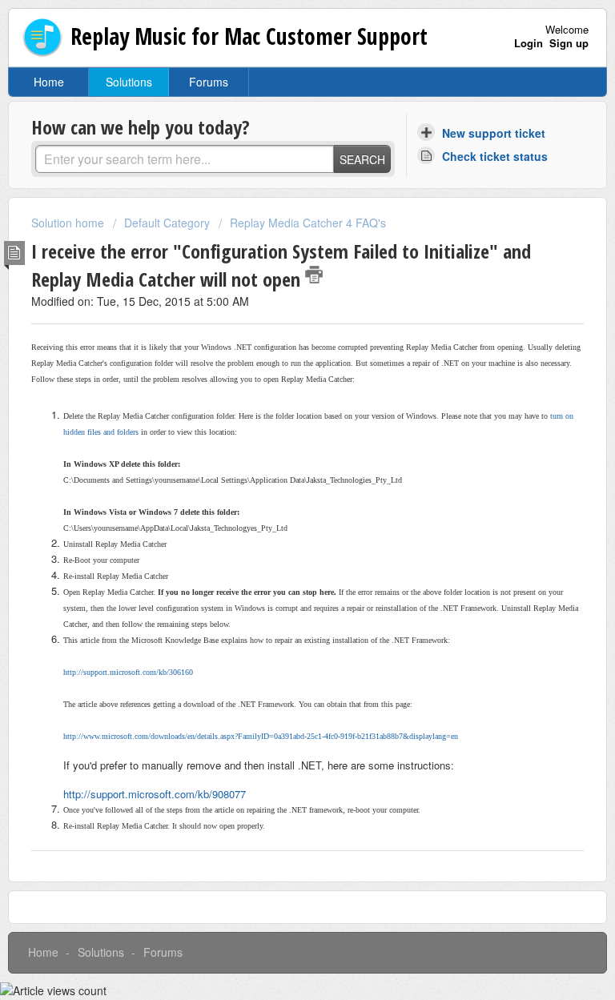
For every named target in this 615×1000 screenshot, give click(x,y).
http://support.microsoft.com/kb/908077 (154, 793)
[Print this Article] (314, 274)
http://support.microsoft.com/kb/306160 (128, 672)
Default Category (167, 223)
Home (49, 82)
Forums (208, 82)
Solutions (129, 82)
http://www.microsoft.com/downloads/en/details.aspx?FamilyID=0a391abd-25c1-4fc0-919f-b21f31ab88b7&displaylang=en (260, 736)
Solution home (69, 223)
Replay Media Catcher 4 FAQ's (308, 223)
